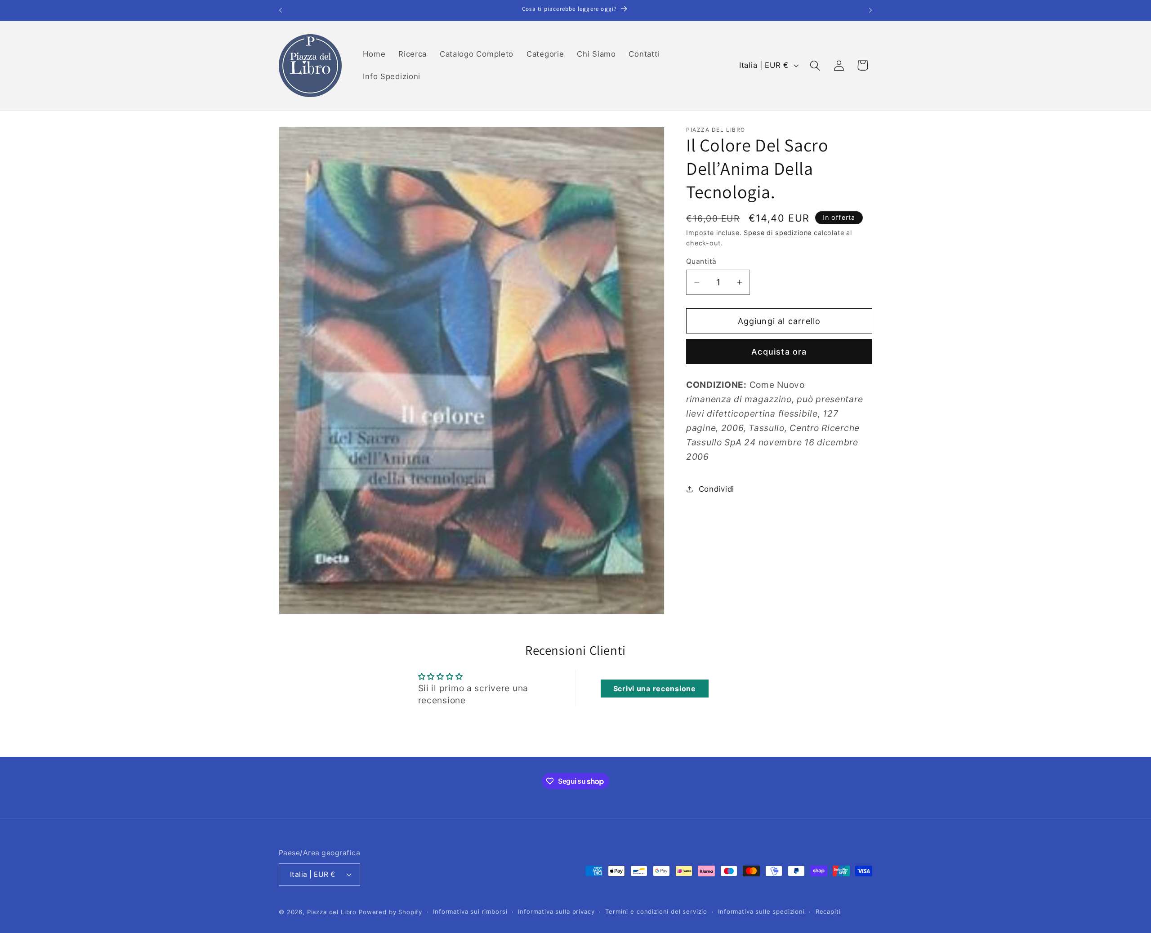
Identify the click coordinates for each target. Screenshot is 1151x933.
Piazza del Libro (332, 911)
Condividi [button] (716, 488)
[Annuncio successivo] (870, 10)
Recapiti (828, 911)
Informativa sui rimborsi (470, 911)
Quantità (701, 261)
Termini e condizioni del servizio (656, 911)
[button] (815, 65)
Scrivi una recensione (654, 688)
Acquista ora (779, 351)
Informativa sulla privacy (556, 911)
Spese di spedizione (778, 232)
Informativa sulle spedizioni (761, 911)
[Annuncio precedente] (280, 10)
